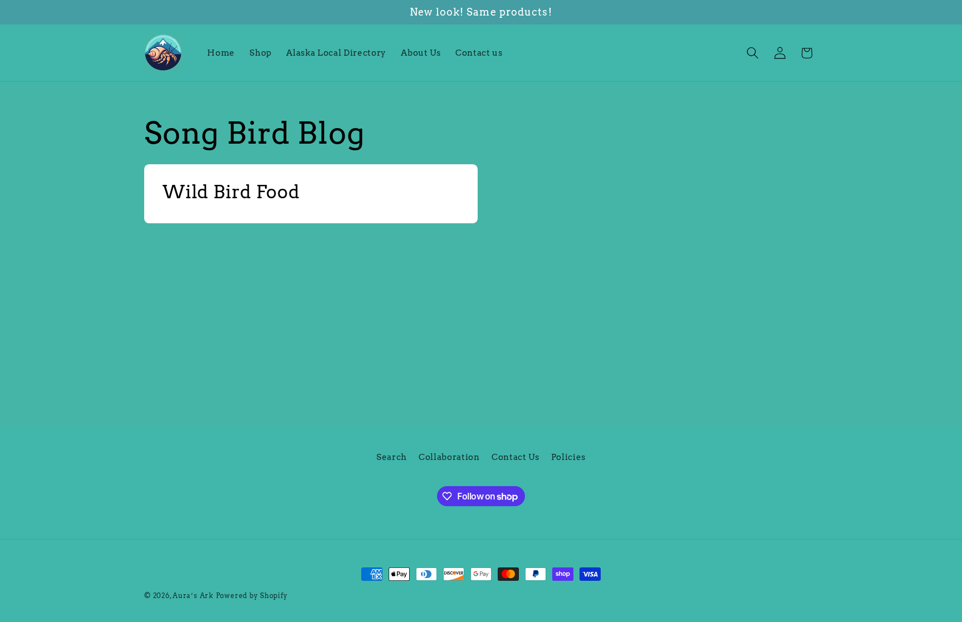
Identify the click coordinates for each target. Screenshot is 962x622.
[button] (752, 53)
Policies (568, 457)
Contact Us (515, 457)
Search (391, 457)
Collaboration (449, 457)
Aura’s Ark (193, 595)
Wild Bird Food (231, 191)
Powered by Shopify (252, 595)
